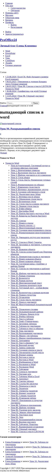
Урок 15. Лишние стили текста (25, 206)
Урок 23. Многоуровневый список (26, 228)
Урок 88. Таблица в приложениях (26, 405)
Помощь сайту (12, 13)
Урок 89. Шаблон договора (23, 407)
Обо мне (9, 6)
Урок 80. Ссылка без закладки (24, 384)
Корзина (9, 20)
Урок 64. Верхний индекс (22, 345)
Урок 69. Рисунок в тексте (23, 357)
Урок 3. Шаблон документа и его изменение (31, 175)
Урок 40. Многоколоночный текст (26, 283)
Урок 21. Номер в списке (22, 223)
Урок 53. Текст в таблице (22, 319)
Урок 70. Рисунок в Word (22, 360)
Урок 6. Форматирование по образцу (27, 185)
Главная (9, 3)
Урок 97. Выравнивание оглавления (27, 427)
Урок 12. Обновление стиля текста (26, 199)
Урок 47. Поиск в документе (24, 302)
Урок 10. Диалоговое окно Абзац (26, 194)
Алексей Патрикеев (14, 447)
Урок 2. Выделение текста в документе (28, 173)
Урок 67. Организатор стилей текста (27, 352)
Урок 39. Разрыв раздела (22, 280)
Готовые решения (13, 65)
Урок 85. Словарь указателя (23, 396)
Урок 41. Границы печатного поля (26, 285)
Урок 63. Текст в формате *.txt (24, 343)
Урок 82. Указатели (19, 388)
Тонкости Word (12, 163)
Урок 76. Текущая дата (21, 374)
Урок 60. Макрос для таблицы (24, 336)
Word (7, 51)
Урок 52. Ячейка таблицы (22, 316)
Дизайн (8, 63)
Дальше (3, 153)
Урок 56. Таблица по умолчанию (26, 326)
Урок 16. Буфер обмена (21, 209)
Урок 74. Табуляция (19, 369)
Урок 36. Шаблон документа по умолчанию (30, 273)
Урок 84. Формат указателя (23, 393)
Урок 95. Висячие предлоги (23, 422)
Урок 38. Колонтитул (20, 278)
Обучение (15, 10)
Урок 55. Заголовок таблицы (24, 324)
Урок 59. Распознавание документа (27, 333)
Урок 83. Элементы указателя (24, 391)
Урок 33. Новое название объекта (26, 261)
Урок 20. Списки (18, 221)
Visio (7, 58)
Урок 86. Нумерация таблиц (23, 398)
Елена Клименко (13, 442)
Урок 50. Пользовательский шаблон (27, 312)
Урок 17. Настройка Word (22, 211)
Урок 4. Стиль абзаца (20, 177)
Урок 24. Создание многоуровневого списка (31, 230)
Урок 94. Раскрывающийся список (20, 128)
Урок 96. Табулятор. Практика (24, 424)
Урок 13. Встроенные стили (23, 201)
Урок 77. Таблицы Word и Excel (25, 376)
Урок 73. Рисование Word (22, 367)
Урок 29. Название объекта (23, 249)
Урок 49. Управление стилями (24, 309)
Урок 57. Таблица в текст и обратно (27, 328)
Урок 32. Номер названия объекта (26, 259)
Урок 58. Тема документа (22, 331)
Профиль (9, 22)
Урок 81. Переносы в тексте (23, 386)
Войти (14, 25)
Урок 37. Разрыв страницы (23, 276)
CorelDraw (10, 60)
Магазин (9, 15)
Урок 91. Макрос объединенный (26, 412)
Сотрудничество (18, 8)
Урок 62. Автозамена (20, 340)
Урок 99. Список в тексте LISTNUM (27, 431)
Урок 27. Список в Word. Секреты (26, 242)
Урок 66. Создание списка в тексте (26, 350)
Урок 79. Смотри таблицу (22, 381)
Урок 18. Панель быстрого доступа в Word (30, 213)
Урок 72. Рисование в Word (23, 364)
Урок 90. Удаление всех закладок (26, 410)
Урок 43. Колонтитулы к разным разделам (30, 292)
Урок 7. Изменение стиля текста (25, 187)
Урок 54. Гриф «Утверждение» (25, 321)
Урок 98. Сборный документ (24, 429)
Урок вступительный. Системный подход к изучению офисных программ (30, 166)
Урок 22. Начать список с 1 (23, 225)
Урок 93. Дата (17, 417)
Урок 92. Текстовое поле (22, 415)
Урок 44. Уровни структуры (23, 295)
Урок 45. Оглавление (20, 297)
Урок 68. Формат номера (22, 355)
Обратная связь (12, 18)
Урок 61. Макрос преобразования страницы (30, 338)
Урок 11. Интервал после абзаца (25, 197)
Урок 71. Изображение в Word (24, 362)
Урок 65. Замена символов (23, 348)
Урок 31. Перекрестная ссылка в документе (30, 257)
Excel (7, 56)
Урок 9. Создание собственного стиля (28, 192)
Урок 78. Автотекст (19, 379)
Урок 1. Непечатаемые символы (25, 170)
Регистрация (16, 27)
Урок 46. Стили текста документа (26, 300)
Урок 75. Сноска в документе (24, 372)
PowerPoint (10, 53)
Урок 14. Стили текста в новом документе (30, 204)
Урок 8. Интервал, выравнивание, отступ (29, 189)
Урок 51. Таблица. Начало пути (25, 314)
